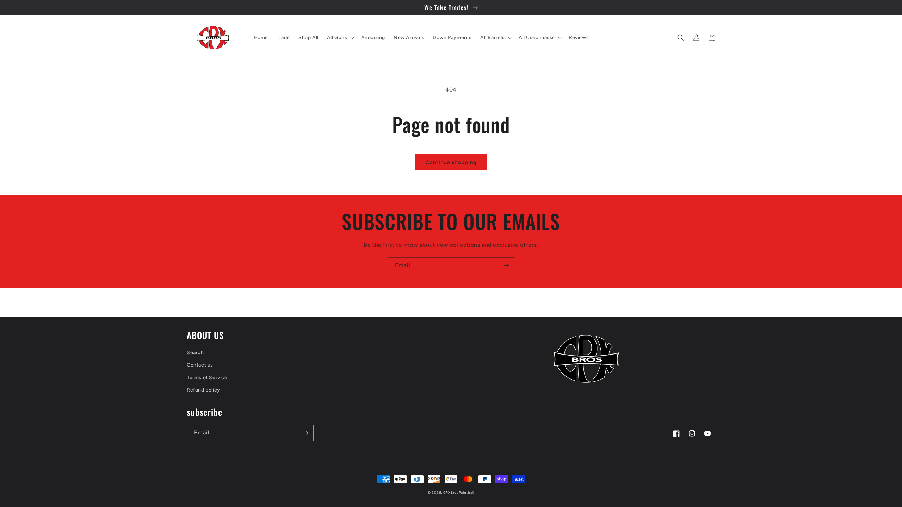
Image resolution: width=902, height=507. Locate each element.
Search (195, 353)
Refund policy (203, 390)
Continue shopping (451, 162)
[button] (340, 37)
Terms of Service (207, 378)
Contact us (200, 365)
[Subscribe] (506, 265)
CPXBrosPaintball (458, 492)
